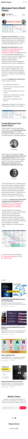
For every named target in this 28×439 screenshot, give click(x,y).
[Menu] (26, 2)
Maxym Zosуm (6, 2)
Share (23, 14)
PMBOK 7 (12, 52)
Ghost (16, 428)
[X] (12, 418)
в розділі (12, 50)
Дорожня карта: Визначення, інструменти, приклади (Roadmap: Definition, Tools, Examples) (12, 204)
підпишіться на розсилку (9, 256)
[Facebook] (15, 418)
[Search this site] (24, 2)
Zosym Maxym (9, 14)
